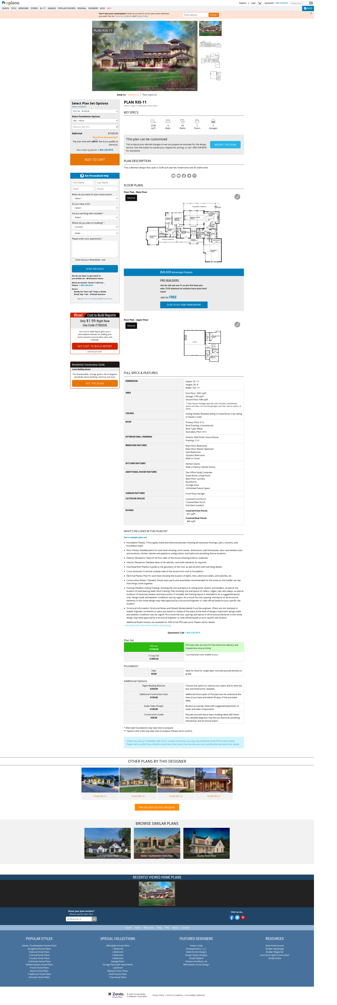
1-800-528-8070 (281, 3)
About (175, 927)
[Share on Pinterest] (194, 176)
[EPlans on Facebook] (231, 917)
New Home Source (275, 945)
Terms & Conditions (123, 16)
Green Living (196, 945)
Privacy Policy (142, 16)
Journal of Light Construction (274, 955)
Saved (309, 8)
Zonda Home (274, 958)
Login (253, 3)
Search (5, 8)
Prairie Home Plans (39, 967)
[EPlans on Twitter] (237, 917)
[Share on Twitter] (189, 176)
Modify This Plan (225, 144)
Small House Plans (118, 974)
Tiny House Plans (117, 977)
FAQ (167, 927)
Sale (109, 8)
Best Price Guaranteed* (105, 137)
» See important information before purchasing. (147, 625)
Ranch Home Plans (39, 970)
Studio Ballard (196, 958)
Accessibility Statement (195, 995)
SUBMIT (214, 14)
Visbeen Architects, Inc (196, 961)
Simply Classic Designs (196, 955)
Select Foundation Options (86, 116)
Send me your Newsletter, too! (90, 259)
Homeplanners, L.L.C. (196, 948)
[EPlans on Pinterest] (243, 917)
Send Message (95, 268)
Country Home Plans (39, 958)
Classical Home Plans (39, 951)
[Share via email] (173, 176)
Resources (149, 927)
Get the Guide (95, 383)
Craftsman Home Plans (147, 105)
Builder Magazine (274, 951)
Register (242, 3)
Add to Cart (95, 159)
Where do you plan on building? (88, 222)
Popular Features (66, 8)
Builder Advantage (275, 948)
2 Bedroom (117, 951)
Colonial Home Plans (39, 955)
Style (13, 8)
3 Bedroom (117, 955)
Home (126, 105)
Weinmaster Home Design (196, 964)
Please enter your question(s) (87, 238)
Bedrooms (23, 8)
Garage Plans (117, 961)
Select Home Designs (196, 951)
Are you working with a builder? (87, 213)
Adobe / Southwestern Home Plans (39, 945)
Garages (52, 8)
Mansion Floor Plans (118, 970)
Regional (82, 8)
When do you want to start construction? (92, 194)
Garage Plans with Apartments (118, 964)
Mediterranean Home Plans (39, 964)
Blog (102, 8)
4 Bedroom (117, 958)
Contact (185, 927)
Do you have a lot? (81, 203)
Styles (138, 927)
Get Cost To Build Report (95, 346)
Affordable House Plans (117, 945)
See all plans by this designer (157, 807)
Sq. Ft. (43, 8)
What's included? (79, 106)
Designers (93, 8)
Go (311, 3)
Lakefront (118, 967)
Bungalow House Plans (39, 948)
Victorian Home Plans (39, 977)
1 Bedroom (117, 948)
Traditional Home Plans (39, 974)
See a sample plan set (135, 537)
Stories (34, 8)
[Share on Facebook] (184, 176)
